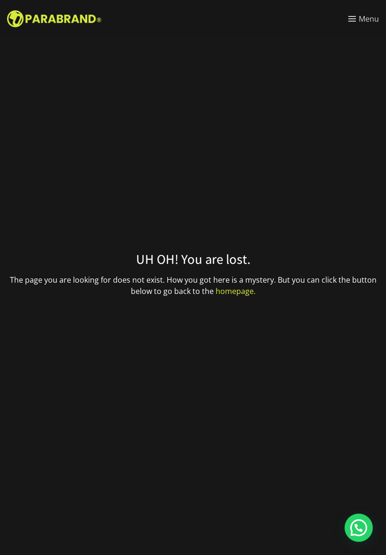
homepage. (236, 291)
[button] (359, 528)
